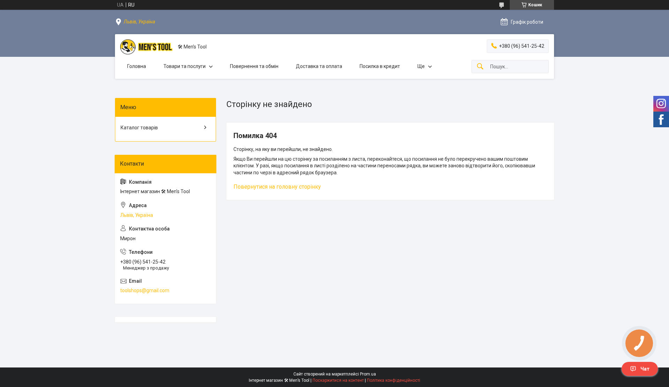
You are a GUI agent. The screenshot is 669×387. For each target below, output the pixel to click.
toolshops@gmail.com (144, 290)
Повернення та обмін (254, 66)
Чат (644, 369)
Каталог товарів (139, 127)
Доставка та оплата (319, 66)
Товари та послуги (184, 66)
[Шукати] (480, 66)
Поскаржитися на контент (338, 380)
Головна (136, 66)
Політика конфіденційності (393, 380)
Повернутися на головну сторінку (277, 186)
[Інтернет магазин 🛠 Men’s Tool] (146, 46)
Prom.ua (368, 374)
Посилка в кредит (380, 66)
